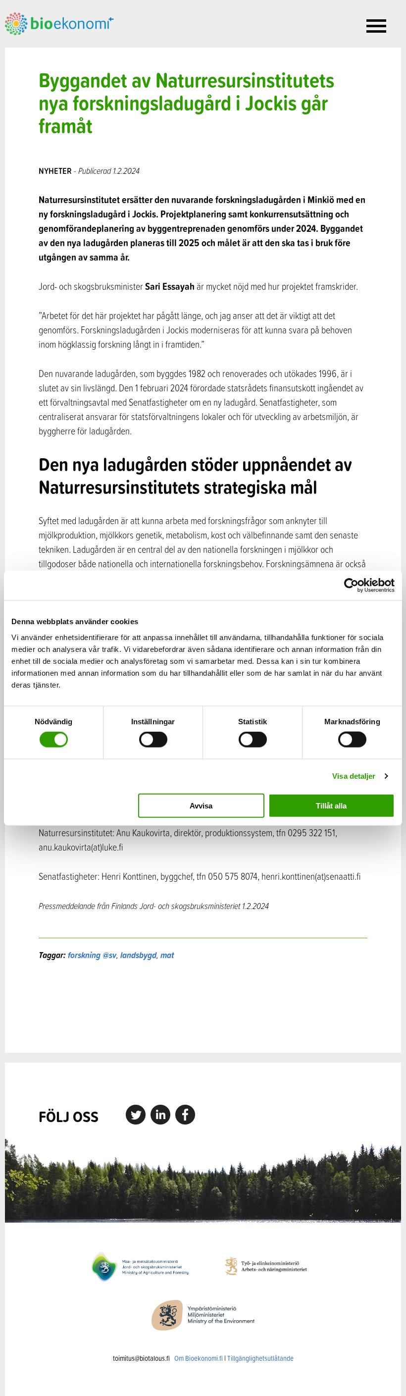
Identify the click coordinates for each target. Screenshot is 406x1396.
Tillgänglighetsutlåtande (260, 1358)
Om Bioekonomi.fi (198, 1358)
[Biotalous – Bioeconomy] (59, 22)
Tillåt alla (331, 805)
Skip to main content (39, 46)
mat (167, 955)
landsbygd (138, 955)
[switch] (153, 740)
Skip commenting (202, 1007)
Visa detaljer (353, 776)
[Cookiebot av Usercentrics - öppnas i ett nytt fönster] (351, 585)
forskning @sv (92, 955)
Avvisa (201, 805)
